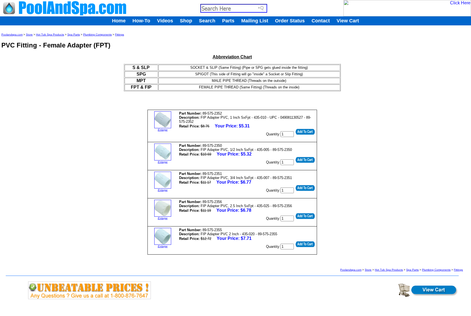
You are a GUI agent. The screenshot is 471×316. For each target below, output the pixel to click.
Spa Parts (73, 34)
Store (29, 34)
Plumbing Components (97, 34)
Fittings (119, 34)
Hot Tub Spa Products (50, 34)
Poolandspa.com (12, 34)
